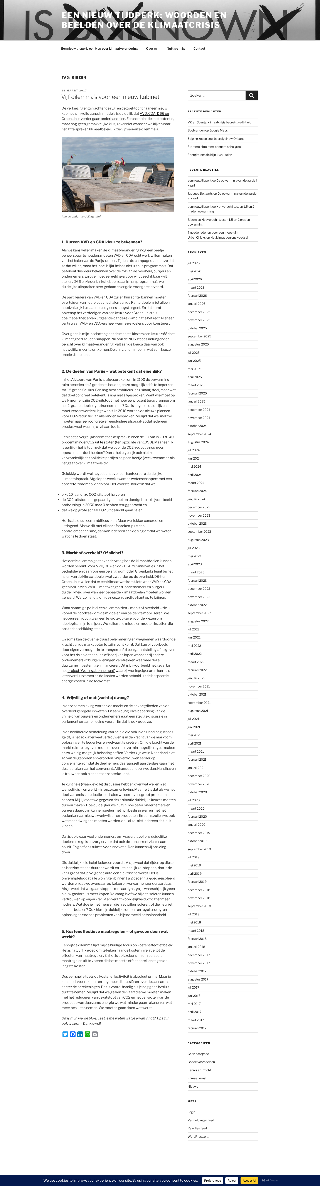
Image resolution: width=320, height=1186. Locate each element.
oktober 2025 (197, 328)
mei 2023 (194, 556)
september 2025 (199, 336)
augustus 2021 (198, 711)
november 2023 (199, 515)
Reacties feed (197, 1128)
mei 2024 (194, 466)
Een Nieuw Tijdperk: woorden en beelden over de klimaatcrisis (144, 20)
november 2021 (199, 686)
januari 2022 (196, 678)
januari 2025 (196, 401)
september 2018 (199, 906)
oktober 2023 (197, 523)
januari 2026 (196, 303)
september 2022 (199, 613)
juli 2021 (193, 719)
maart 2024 (196, 483)
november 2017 (199, 963)
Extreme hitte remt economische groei (214, 146)
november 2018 (199, 898)
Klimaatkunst (197, 1078)
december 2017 (199, 955)
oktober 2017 (197, 971)
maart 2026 (196, 287)
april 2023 (195, 564)
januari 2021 (196, 768)
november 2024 (199, 417)
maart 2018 (196, 930)
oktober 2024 (197, 426)
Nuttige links (176, 48)
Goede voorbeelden (201, 1062)
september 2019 (199, 849)
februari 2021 (197, 759)
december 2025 (199, 312)
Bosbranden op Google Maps (208, 130)
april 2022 (195, 653)
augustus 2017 (198, 979)
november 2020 (199, 784)
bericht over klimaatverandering (88, 344)
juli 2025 (194, 352)
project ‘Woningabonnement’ (91, 671)
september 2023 (199, 531)
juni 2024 (194, 458)
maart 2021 (196, 751)
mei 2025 (194, 369)
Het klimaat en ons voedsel (229, 237)
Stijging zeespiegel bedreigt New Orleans (216, 138)
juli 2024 (194, 450)
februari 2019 (197, 881)
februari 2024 (197, 491)
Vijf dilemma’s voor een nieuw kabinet (110, 96)
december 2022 (199, 588)
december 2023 (199, 507)
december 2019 (199, 833)
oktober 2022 (197, 605)
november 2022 (199, 597)
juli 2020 (194, 800)
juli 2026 (194, 263)
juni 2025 (194, 360)
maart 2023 (196, 572)
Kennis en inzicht (199, 1070)
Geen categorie (198, 1054)
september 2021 (199, 702)
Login (191, 1112)
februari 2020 (197, 816)
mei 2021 (194, 735)
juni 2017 (194, 995)
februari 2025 (197, 393)
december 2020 (199, 776)
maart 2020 (196, 808)
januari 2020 (196, 824)
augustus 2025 (198, 344)
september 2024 (199, 434)
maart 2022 (196, 662)
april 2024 (195, 475)
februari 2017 (197, 1028)
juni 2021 (194, 727)
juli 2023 (194, 548)
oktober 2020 (197, 792)
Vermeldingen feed (201, 1120)
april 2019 (195, 873)
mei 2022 (194, 645)
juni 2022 (194, 637)
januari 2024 (196, 499)
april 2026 (195, 279)
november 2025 (199, 320)
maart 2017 (196, 1020)
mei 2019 (194, 865)
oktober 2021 (197, 694)
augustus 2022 (198, 621)
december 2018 (199, 890)
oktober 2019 (197, 841)
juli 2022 (193, 629)
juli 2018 (193, 914)
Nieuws (193, 1086)
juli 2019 (193, 857)
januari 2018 (196, 946)
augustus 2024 (198, 442)
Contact (199, 48)
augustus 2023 (198, 540)
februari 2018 (197, 938)
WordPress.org (198, 1136)
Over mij (152, 48)
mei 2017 (194, 1004)
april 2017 (194, 1012)
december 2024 (199, 409)
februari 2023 (197, 580)
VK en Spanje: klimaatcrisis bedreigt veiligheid (219, 122)
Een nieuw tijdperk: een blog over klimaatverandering (99, 48)
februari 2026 (197, 295)
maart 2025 (196, 385)
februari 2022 (197, 670)
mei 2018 (194, 922)
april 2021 (194, 743)
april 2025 (195, 377)
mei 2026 (194, 271)
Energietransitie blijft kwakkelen (210, 155)
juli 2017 (193, 987)
